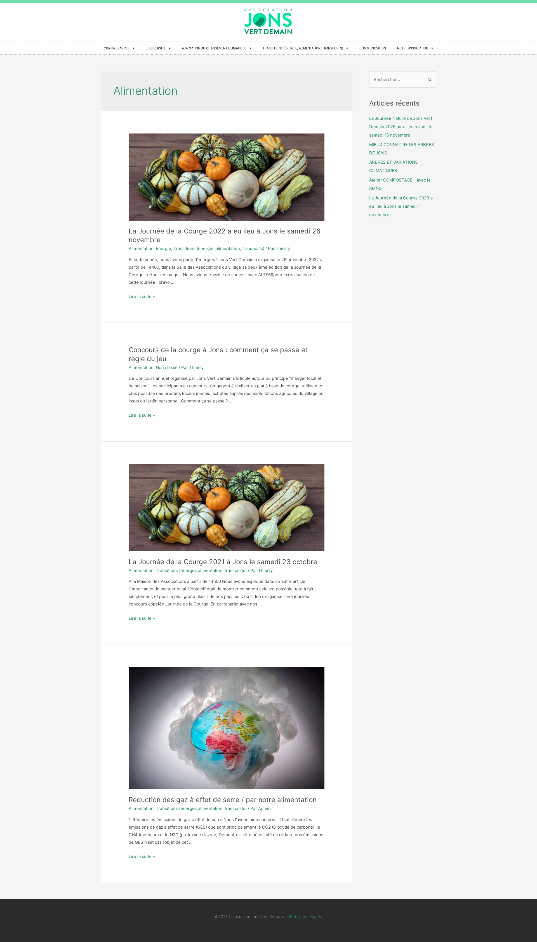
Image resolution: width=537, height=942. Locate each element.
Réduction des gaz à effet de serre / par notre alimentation (223, 800)
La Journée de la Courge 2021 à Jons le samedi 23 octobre (223, 562)
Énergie (163, 248)
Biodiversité (156, 48)
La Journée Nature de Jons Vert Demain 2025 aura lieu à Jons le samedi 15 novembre (400, 127)
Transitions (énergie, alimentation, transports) (303, 48)
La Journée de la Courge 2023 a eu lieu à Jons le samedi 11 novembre (401, 206)
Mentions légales (305, 916)
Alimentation (141, 248)
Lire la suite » (142, 296)
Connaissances (116, 48)
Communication (372, 48)
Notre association (412, 48)
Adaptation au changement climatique (214, 48)
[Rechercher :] (402, 79)
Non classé (167, 367)
